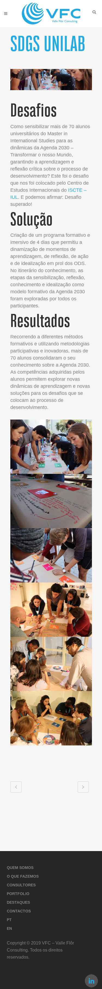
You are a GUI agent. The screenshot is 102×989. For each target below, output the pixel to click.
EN (9, 928)
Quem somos (20, 867)
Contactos (19, 911)
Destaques (18, 902)
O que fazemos (23, 876)
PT (9, 920)
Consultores (21, 885)
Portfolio (18, 894)
